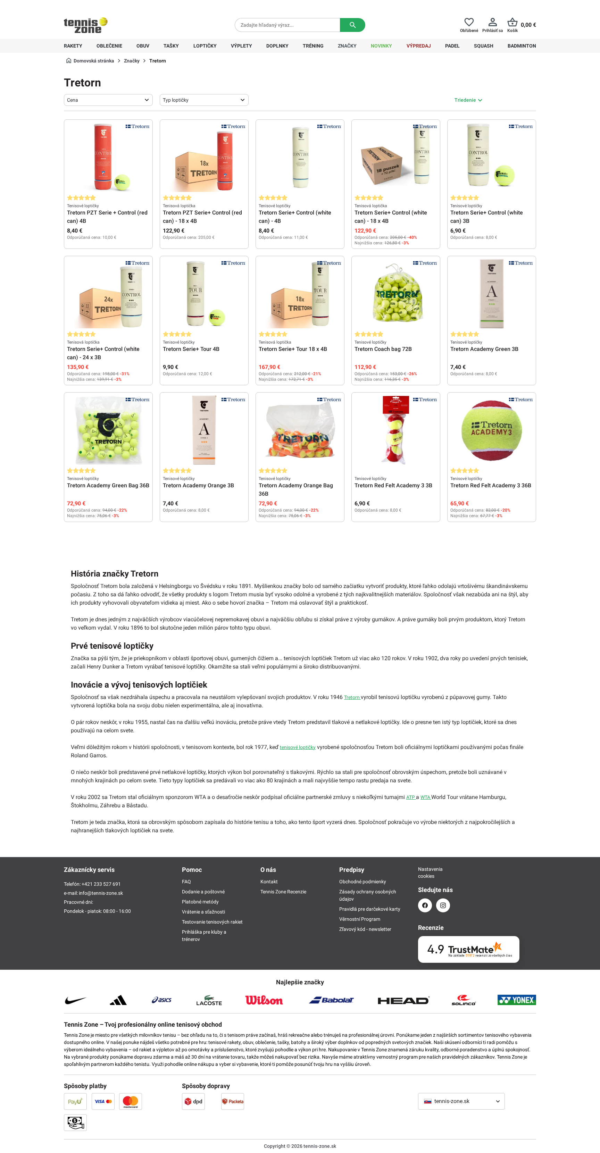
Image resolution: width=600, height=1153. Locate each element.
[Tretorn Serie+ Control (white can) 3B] (492, 157)
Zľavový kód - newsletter (365, 929)
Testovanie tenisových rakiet (212, 922)
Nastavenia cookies (425, 872)
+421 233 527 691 (111, 5)
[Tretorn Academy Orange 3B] (204, 430)
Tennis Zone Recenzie (283, 891)
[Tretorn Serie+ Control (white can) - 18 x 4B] (396, 157)
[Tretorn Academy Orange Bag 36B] (300, 430)
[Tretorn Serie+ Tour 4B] (204, 293)
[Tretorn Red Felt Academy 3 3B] (396, 430)
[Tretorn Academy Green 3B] (492, 293)
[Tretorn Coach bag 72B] (396, 293)
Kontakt (269, 881)
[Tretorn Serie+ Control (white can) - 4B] (300, 157)
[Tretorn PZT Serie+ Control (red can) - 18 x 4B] (204, 157)
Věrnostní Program (359, 919)
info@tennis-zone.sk (101, 893)
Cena (72, 100)
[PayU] (75, 1101)
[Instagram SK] (443, 905)
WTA (425, 797)
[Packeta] (232, 1101)
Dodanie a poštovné (203, 891)
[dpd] (193, 1101)
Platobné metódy (200, 901)
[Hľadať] (352, 25)
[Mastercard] (130, 1101)
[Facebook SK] (425, 905)
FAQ (186, 881)
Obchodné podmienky (362, 881)
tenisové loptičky (298, 747)
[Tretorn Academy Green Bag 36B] (108, 430)
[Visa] (103, 1101)
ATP (411, 797)
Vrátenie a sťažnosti (203, 912)
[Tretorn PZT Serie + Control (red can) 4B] (108, 157)
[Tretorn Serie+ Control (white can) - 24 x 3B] (108, 293)
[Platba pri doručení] (75, 1122)
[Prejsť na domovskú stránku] (86, 25)
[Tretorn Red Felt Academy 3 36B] (492, 430)
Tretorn (352, 697)
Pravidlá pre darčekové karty (369, 909)
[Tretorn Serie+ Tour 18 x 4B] (300, 293)
